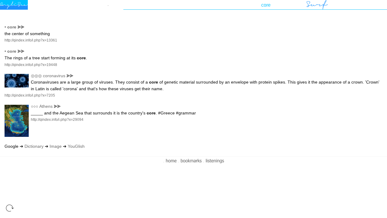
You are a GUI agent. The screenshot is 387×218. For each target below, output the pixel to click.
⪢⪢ (21, 27)
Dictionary (34, 146)
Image (56, 146)
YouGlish (76, 146)
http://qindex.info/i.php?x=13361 (31, 40)
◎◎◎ (36, 75)
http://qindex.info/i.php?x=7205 (30, 95)
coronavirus (54, 75)
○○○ (34, 106)
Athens (46, 106)
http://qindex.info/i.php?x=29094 (57, 119)
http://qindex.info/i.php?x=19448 (31, 65)
